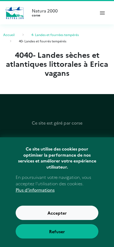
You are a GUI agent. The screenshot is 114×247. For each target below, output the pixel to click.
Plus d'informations (35, 190)
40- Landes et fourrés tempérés (42, 41)
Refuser (57, 231)
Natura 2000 (45, 12)
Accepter (57, 213)
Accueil (9, 34)
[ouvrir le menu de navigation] (102, 12)
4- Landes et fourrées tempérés (55, 34)
